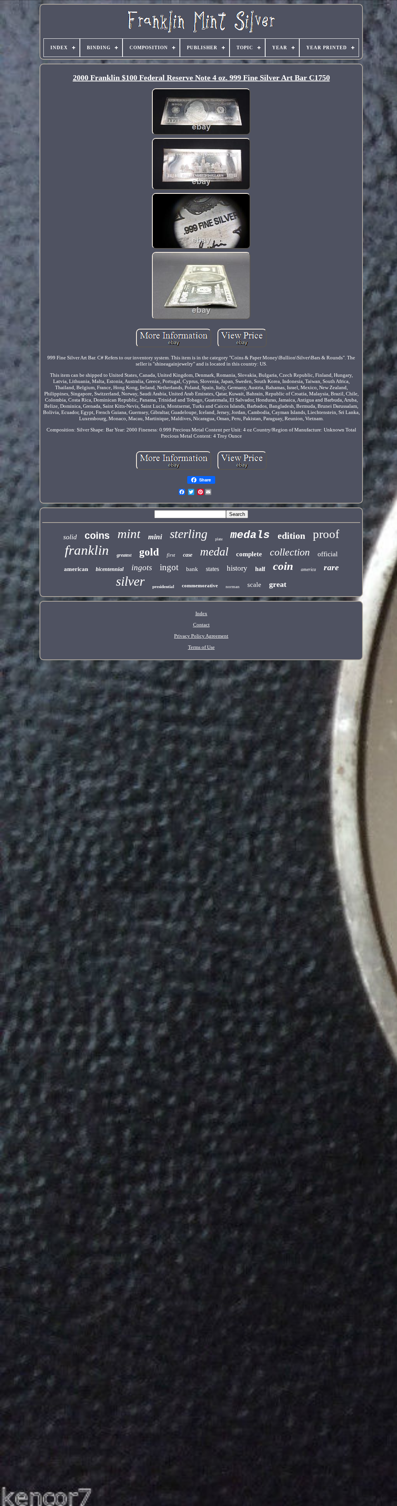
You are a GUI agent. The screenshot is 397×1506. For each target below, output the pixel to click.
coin (283, 566)
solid (70, 537)
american (76, 569)
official (328, 554)
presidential (163, 586)
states (212, 569)
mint (128, 534)
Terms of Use (201, 647)
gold (149, 552)
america (308, 569)
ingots (141, 567)
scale (254, 584)
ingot (169, 567)
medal (214, 551)
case (187, 555)
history (237, 568)
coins (97, 535)
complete (249, 554)
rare (331, 567)
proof (326, 534)
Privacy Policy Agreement (201, 636)
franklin (87, 550)
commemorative (200, 585)
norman (233, 586)
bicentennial (110, 569)
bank (192, 569)
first (171, 555)
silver (130, 581)
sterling (188, 534)
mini (155, 537)
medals (250, 535)
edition (291, 536)
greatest (124, 555)
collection (290, 552)
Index (201, 613)
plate (219, 539)
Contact (201, 625)
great (278, 584)
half (260, 569)
